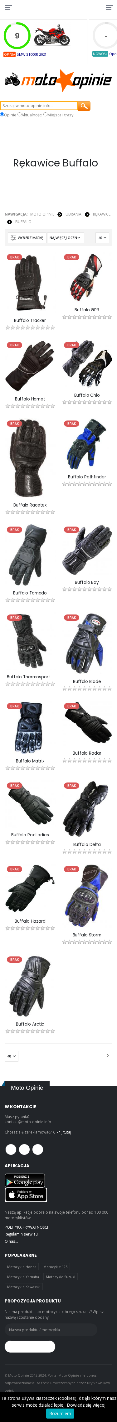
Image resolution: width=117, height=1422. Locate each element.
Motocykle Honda (22, 1266)
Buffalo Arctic (30, 1024)
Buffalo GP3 (87, 310)
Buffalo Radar (87, 753)
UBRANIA (73, 214)
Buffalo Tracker (30, 321)
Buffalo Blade (87, 682)
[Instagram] (37, 1149)
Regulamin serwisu (21, 1233)
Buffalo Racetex (29, 505)
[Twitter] (24, 1149)
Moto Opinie (42, 214)
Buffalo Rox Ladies (30, 835)
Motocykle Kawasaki (24, 1286)
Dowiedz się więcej (86, 1405)
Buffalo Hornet (30, 399)
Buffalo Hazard (30, 921)
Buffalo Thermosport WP (30, 677)
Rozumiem (60, 1413)
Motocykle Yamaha (23, 1276)
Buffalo (23, 221)
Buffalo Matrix (30, 761)
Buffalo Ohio (87, 395)
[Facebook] (11, 1149)
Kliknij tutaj (61, 1131)
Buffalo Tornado (30, 593)
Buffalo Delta (87, 845)
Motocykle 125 (55, 1266)
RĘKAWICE (101, 214)
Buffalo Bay (87, 582)
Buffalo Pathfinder (87, 477)
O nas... (11, 1241)
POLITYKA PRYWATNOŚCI (26, 1227)
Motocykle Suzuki (60, 1276)
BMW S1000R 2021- (32, 54)
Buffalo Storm (87, 935)
